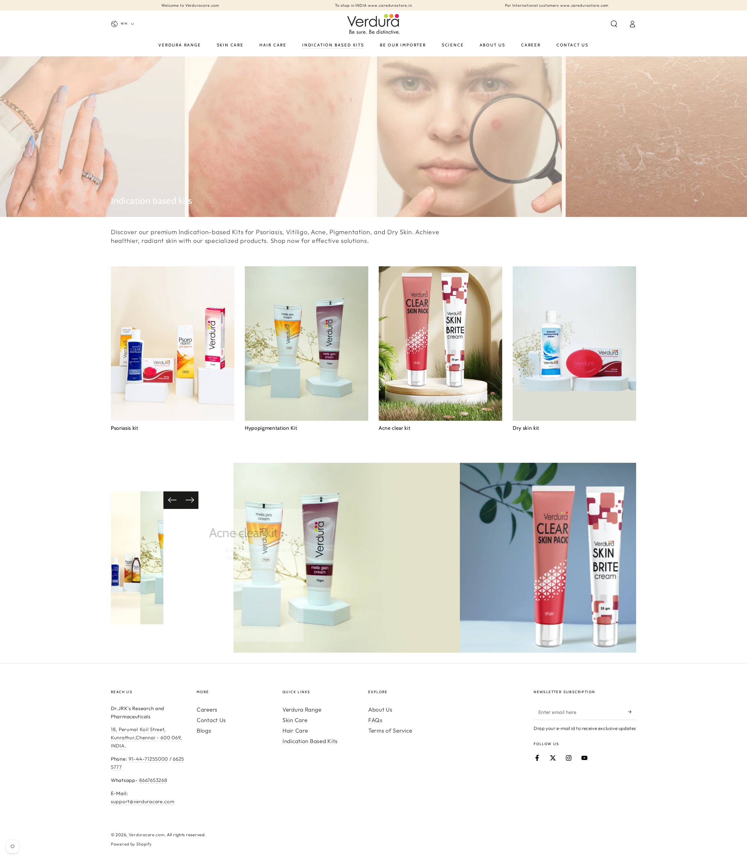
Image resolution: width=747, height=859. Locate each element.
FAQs (375, 720)
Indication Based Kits (310, 741)
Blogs (204, 730)
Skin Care (294, 720)
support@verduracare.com (142, 801)
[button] (614, 24)
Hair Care (295, 730)
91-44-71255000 (148, 759)
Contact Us (211, 720)
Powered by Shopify (131, 844)
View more (248, 580)
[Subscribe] (632, 712)
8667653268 (153, 780)
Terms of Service (390, 730)
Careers (207, 709)
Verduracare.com (147, 834)
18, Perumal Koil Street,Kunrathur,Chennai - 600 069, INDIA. (146, 737)
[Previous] (172, 500)
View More (269, 595)
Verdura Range (301, 709)
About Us (380, 709)
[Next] (189, 500)
